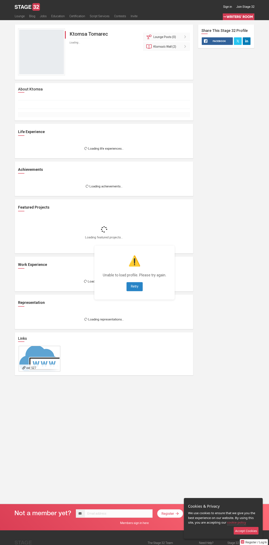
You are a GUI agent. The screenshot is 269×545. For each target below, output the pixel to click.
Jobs (43, 16)
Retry (134, 286)
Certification (77, 16)
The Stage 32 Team (160, 543)
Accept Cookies (246, 531)
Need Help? (206, 543)
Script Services (99, 16)
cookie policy (236, 522)
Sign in (227, 6)
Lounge (20, 16)
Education (58, 16)
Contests (120, 16)
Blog (32, 16)
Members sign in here (134, 523)
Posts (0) (164, 37)
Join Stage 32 (245, 6)
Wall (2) (164, 46)
